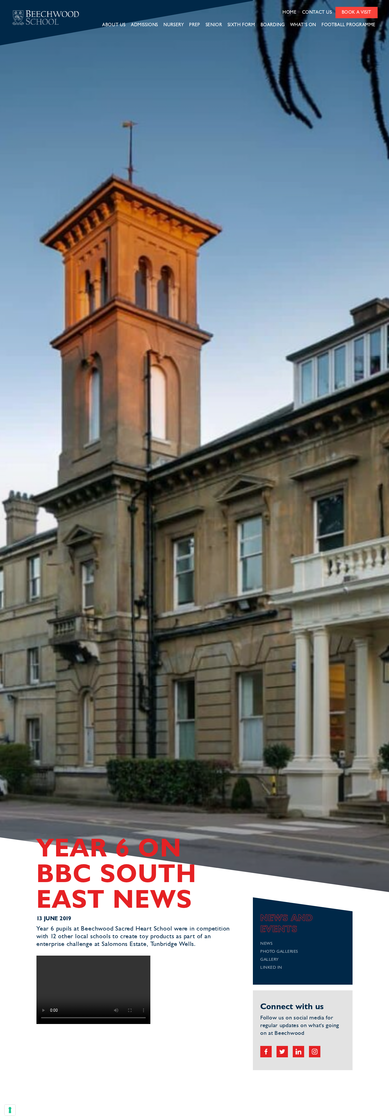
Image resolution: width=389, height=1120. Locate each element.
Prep (194, 25)
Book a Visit (356, 12)
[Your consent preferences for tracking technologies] (10, 1110)
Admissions (144, 25)
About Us (114, 25)
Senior (214, 25)
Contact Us (317, 12)
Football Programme (349, 25)
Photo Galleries (279, 952)
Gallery (269, 960)
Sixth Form (241, 25)
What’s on (303, 25)
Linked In (271, 968)
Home (289, 12)
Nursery (173, 25)
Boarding (273, 25)
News (266, 944)
